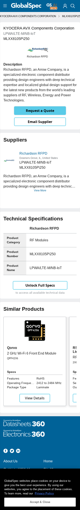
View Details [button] (35, 398)
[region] (40, 489)
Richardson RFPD (33, 153)
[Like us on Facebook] (5, 451)
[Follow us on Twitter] (12, 451)
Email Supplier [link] (40, 121)
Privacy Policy (44, 493)
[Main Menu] (6, 6)
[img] (65, 6)
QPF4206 (12, 358)
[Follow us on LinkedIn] (18, 451)
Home (48, 461)
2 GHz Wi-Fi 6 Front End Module (31, 353)
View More (40, 190)
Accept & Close (40, 502)
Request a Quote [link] (40, 110)
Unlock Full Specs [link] (40, 285)
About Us (10, 461)
